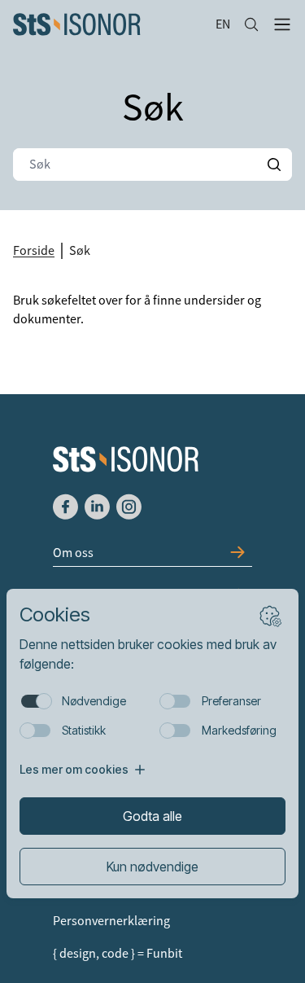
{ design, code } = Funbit (117, 954)
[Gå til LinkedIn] (97, 507)
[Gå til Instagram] (129, 507)
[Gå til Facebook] (65, 507)
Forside (33, 251)
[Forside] (108, 24)
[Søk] (251, 24)
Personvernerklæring (111, 921)
